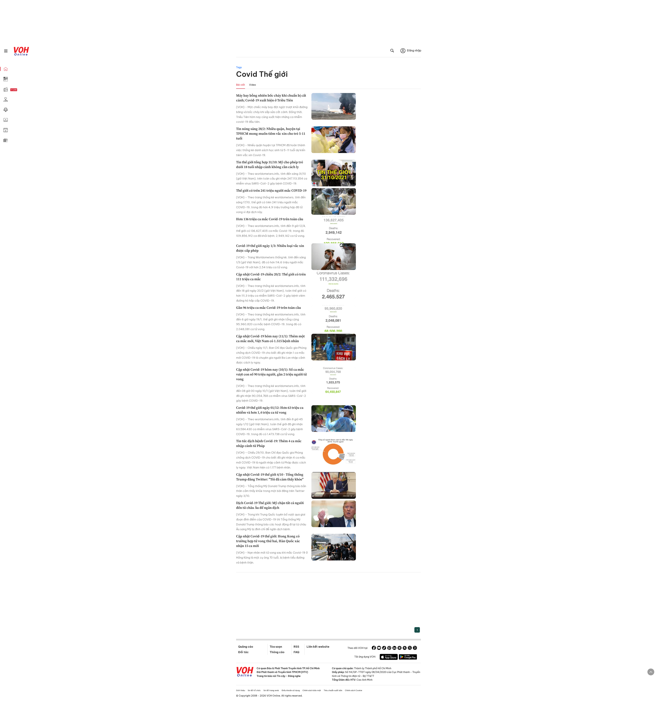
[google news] (399, 648)
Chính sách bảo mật (311, 690)
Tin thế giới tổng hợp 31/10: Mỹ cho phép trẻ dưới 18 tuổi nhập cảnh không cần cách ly (269, 164)
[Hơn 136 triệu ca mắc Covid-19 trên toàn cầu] (333, 230)
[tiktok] (384, 648)
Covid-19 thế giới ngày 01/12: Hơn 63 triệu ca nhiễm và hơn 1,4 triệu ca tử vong (269, 410)
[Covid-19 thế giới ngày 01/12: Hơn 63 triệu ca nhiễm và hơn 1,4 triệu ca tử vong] (333, 418)
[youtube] (379, 648)
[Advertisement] (328, 601)
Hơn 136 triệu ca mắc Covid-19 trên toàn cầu (269, 219)
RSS (296, 646)
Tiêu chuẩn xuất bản (333, 690)
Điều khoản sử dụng (291, 690)
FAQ (296, 652)
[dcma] (405, 648)
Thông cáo (277, 652)
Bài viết (240, 84)
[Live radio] (19, 90)
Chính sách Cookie (353, 690)
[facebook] (374, 648)
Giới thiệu (240, 690)
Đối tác (243, 652)
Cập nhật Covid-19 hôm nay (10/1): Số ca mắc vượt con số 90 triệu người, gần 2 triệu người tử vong (271, 374)
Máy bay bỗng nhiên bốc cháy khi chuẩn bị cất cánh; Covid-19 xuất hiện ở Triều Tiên (271, 98)
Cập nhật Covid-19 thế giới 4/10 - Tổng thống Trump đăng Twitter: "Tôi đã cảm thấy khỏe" (270, 477)
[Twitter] (410, 648)
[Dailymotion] (415, 648)
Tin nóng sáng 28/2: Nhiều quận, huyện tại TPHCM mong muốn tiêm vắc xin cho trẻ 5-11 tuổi (270, 133)
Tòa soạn (276, 646)
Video (252, 84)
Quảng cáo (245, 646)
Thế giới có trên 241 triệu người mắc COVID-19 (271, 190)
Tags (239, 67)
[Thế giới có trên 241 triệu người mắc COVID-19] (333, 201)
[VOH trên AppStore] (389, 657)
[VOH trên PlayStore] (408, 657)
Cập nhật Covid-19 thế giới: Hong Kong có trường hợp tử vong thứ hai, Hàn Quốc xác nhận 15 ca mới (268, 541)
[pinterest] (389, 648)
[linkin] (394, 648)
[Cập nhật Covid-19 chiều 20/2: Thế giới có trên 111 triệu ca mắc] (333, 285)
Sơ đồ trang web (271, 690)
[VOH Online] (245, 672)
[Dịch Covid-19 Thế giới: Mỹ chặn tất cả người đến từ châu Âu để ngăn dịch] (333, 513)
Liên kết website (318, 646)
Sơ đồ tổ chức (254, 690)
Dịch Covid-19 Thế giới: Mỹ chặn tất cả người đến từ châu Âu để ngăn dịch (270, 505)
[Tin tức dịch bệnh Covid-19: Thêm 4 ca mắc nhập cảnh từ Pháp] (333, 452)
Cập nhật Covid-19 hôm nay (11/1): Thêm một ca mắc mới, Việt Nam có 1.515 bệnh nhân (270, 338)
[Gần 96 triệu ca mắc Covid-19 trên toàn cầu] (333, 318)
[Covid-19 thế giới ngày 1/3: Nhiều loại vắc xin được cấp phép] (333, 256)
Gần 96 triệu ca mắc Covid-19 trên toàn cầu (268, 307)
